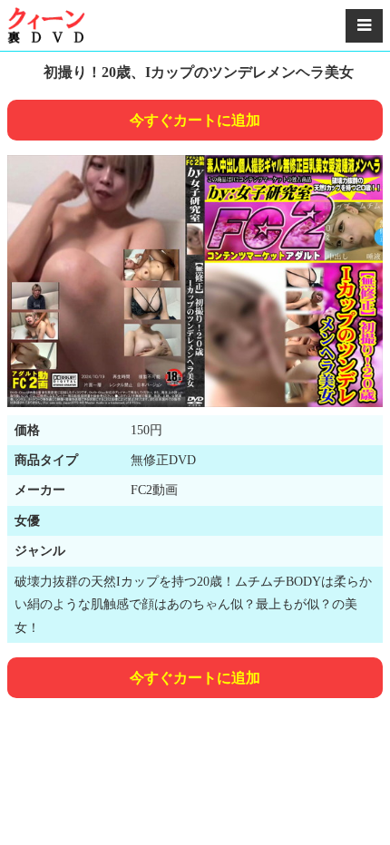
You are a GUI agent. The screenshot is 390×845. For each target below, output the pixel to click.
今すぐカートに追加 (195, 120)
